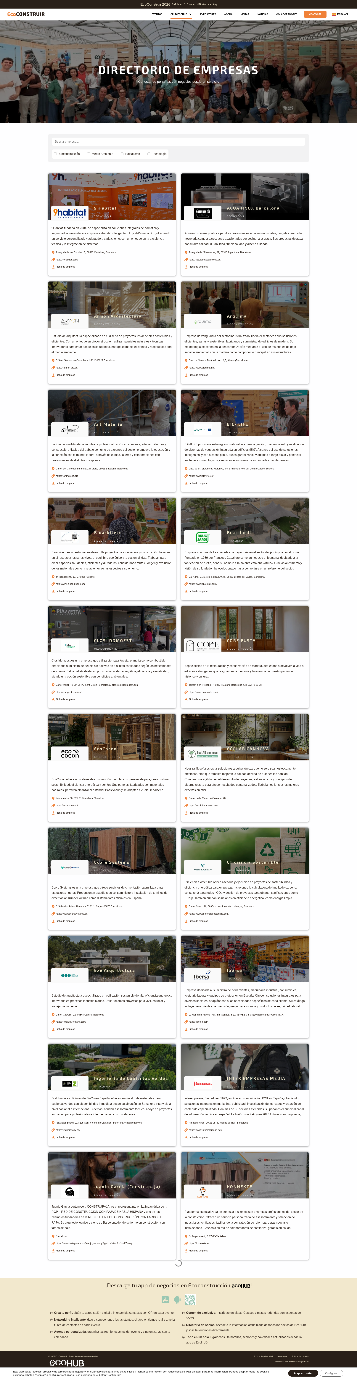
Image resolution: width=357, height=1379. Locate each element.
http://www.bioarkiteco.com (70, 584)
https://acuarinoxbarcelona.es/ (205, 259)
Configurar (331, 1373)
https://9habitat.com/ (67, 259)
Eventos (157, 14)
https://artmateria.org (67, 475)
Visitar (245, 14)
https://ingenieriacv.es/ (68, 1130)
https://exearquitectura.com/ (71, 1021)
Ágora (228, 14)
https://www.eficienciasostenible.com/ (209, 913)
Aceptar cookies (303, 1373)
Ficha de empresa (65, 266)
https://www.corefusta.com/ (203, 692)
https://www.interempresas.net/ (205, 1130)
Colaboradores (286, 14)
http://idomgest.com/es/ (68, 692)
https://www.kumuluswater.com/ (73, 1351)
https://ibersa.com (198, 1021)
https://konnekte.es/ (199, 1243)
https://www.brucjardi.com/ (203, 584)
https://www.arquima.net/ (202, 367)
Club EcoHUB (179, 14)
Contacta (315, 14)
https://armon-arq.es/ (67, 367)
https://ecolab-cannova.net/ (203, 805)
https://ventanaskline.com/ (203, 1351)
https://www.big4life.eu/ (201, 475)
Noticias (263, 14)
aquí (198, 1371)
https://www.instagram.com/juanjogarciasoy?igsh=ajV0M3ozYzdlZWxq (94, 1243)
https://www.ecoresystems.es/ (72, 913)
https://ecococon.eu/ (67, 805)
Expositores (208, 14)
